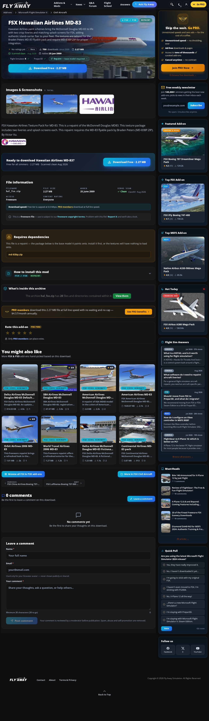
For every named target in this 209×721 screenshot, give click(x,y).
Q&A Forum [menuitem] (93, 4)
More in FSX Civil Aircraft (138, 474)
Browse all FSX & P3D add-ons (25, 474)
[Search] (172, 4)
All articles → (183, 539)
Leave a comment (143, 498)
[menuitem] (144, 4)
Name (10, 549)
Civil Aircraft (60, 12)
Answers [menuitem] (125, 4)
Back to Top (104, 694)
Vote (166, 628)
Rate (33, 49)
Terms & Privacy (67, 680)
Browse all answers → (183, 457)
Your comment (15, 581)
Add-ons (7, 12)
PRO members (65, 207)
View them (122, 296)
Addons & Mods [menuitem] (59, 4)
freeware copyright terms (71, 216)
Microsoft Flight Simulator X (33, 12)
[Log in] (186, 4)
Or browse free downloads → (182, 75)
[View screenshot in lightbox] (148, 72)
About (52, 680)
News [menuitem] (79, 4)
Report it (112, 216)
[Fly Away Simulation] (17, 4)
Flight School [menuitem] (108, 4)
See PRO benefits (136, 311)
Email (10, 563)
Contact (41, 680)
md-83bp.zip (15, 254)
